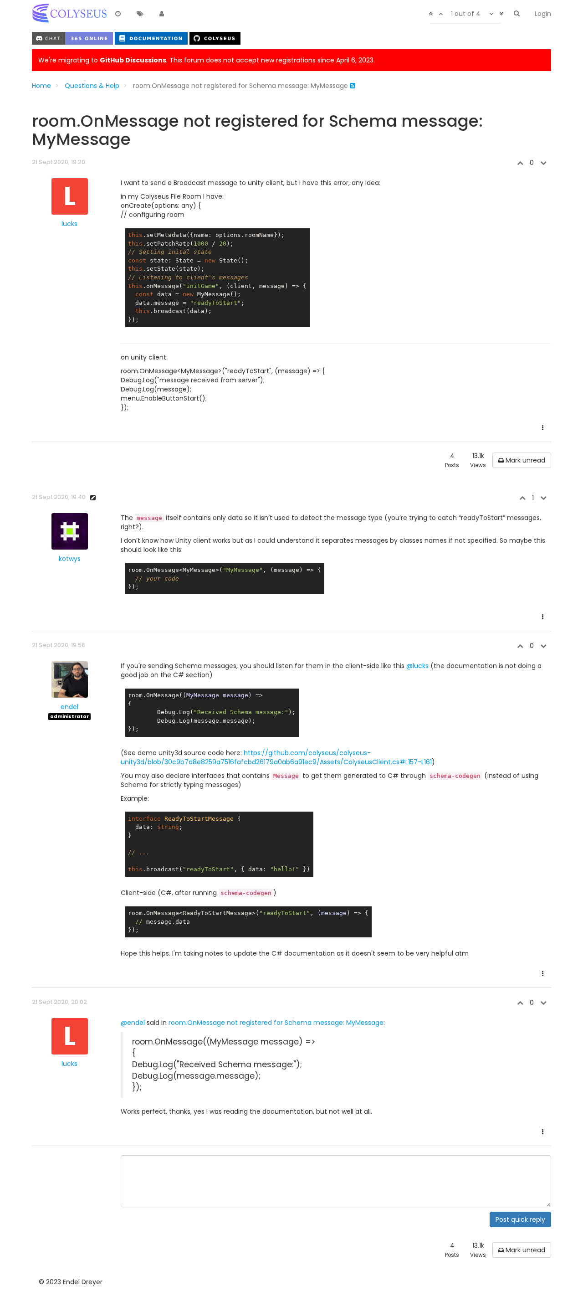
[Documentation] (152, 37)
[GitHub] (214, 37)
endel (69, 706)
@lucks (417, 665)
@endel (133, 1022)
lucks (69, 223)
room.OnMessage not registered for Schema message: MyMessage (276, 1022)
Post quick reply (520, 1219)
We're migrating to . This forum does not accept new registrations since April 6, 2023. (206, 60)
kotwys (70, 558)
